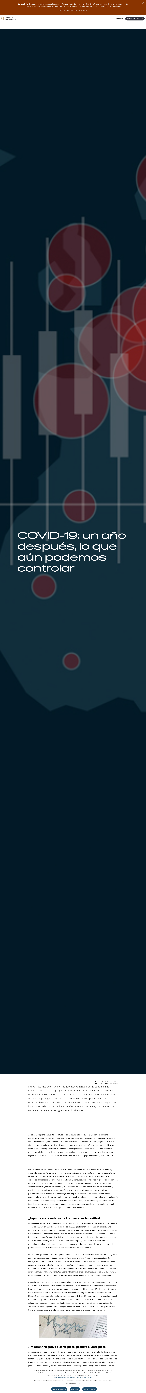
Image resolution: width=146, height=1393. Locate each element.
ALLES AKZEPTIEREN (59, 1389)
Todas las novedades (108, 1082)
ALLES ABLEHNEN (89, 1389)
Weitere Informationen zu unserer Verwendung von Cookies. (73, 1377)
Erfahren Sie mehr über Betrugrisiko (73, 10)
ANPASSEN (74, 1389)
